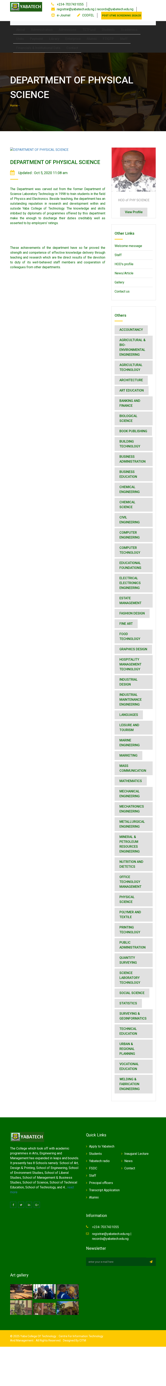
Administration (42, 30)
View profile (134, 212)
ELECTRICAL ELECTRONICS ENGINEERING (130, 583)
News (128, 1161)
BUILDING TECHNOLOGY (129, 444)
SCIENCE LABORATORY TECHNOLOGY (129, 978)
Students (108, 30)
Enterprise (73, 39)
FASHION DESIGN (132, 613)
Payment (36, 39)
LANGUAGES (128, 715)
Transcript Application (104, 1190)
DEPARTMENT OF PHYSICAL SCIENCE (55, 162)
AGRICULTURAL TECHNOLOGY (131, 367)
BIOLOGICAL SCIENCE (128, 418)
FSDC (93, 1168)
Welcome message (128, 246)
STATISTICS (128, 1003)
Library (54, 39)
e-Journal (63, 15)
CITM (82, 1340)
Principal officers (101, 1183)
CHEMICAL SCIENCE (127, 504)
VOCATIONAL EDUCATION (129, 1066)
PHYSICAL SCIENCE (127, 899)
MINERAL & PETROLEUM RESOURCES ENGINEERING (129, 844)
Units (20, 39)
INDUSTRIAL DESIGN (128, 682)
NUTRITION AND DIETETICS (131, 864)
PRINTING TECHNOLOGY (129, 929)
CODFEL (88, 15)
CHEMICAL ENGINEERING (129, 489)
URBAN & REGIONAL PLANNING (127, 1049)
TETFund (89, 30)
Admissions (67, 30)
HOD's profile (124, 264)
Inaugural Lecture (136, 1154)
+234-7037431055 (70, 4)
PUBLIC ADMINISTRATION (132, 945)
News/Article (124, 273)
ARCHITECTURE (131, 380)
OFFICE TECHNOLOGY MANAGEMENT (130, 882)
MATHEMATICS (130, 781)
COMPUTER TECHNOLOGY (129, 550)
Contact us (122, 291)
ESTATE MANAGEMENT (130, 600)
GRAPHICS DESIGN (133, 649)
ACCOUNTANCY (131, 330)
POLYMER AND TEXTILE (130, 914)
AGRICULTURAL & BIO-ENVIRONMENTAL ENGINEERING (132, 347)
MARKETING (128, 755)
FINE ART (126, 624)
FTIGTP (108, 39)
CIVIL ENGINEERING (129, 519)
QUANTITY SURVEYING (128, 960)
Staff (124, 39)
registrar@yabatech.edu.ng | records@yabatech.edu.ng (95, 9)
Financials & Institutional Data (38, 48)
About (20, 30)
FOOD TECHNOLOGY (129, 636)
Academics (129, 30)
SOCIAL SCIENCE (132, 993)
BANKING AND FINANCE (129, 403)
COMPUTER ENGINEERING (129, 535)
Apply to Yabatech (101, 1146)
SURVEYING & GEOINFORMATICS (133, 1016)
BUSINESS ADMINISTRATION (132, 459)
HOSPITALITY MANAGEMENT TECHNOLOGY (130, 664)
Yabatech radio (99, 1161)
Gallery (119, 282)
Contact (72, 48)
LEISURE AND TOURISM (129, 727)
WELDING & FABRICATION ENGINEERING (129, 1084)
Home (14, 105)
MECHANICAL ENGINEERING (129, 793)
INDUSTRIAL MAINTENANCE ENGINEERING (130, 699)
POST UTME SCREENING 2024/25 (121, 15)
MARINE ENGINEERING (129, 742)
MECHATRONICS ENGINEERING (131, 809)
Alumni (92, 39)
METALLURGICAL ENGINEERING (132, 824)
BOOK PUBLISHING (133, 431)
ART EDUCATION (131, 390)
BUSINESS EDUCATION (128, 474)
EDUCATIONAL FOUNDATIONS (130, 565)
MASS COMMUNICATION (132, 768)
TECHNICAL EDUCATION (128, 1031)
